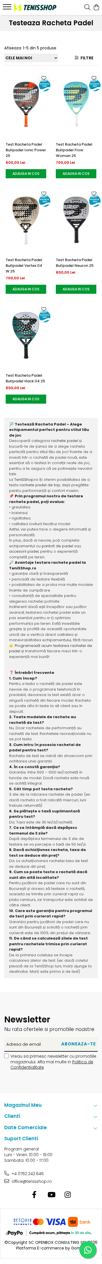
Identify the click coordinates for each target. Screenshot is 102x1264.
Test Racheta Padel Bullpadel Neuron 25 (75, 262)
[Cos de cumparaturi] (96, 7)
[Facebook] (34, 1195)
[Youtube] (51, 1195)
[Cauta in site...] (87, 7)
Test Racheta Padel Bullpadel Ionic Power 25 (26, 150)
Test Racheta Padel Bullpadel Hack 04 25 (25, 378)
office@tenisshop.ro (31, 1181)
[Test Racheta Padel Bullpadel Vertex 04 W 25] (25, 220)
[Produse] (8, 8)
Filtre (86, 58)
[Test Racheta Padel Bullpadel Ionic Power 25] (25, 104)
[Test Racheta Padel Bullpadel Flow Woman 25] (76, 104)
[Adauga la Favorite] (43, 77)
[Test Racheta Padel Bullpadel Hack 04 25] (25, 335)
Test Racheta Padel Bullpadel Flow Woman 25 (74, 150)
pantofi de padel (57, 546)
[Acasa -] (35, 7)
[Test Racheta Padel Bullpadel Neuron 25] (76, 220)
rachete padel (64, 440)
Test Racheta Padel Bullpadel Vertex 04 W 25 (24, 265)
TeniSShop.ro (26, 479)
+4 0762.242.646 (27, 1174)
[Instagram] (68, 1195)
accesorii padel (24, 551)
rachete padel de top (40, 485)
